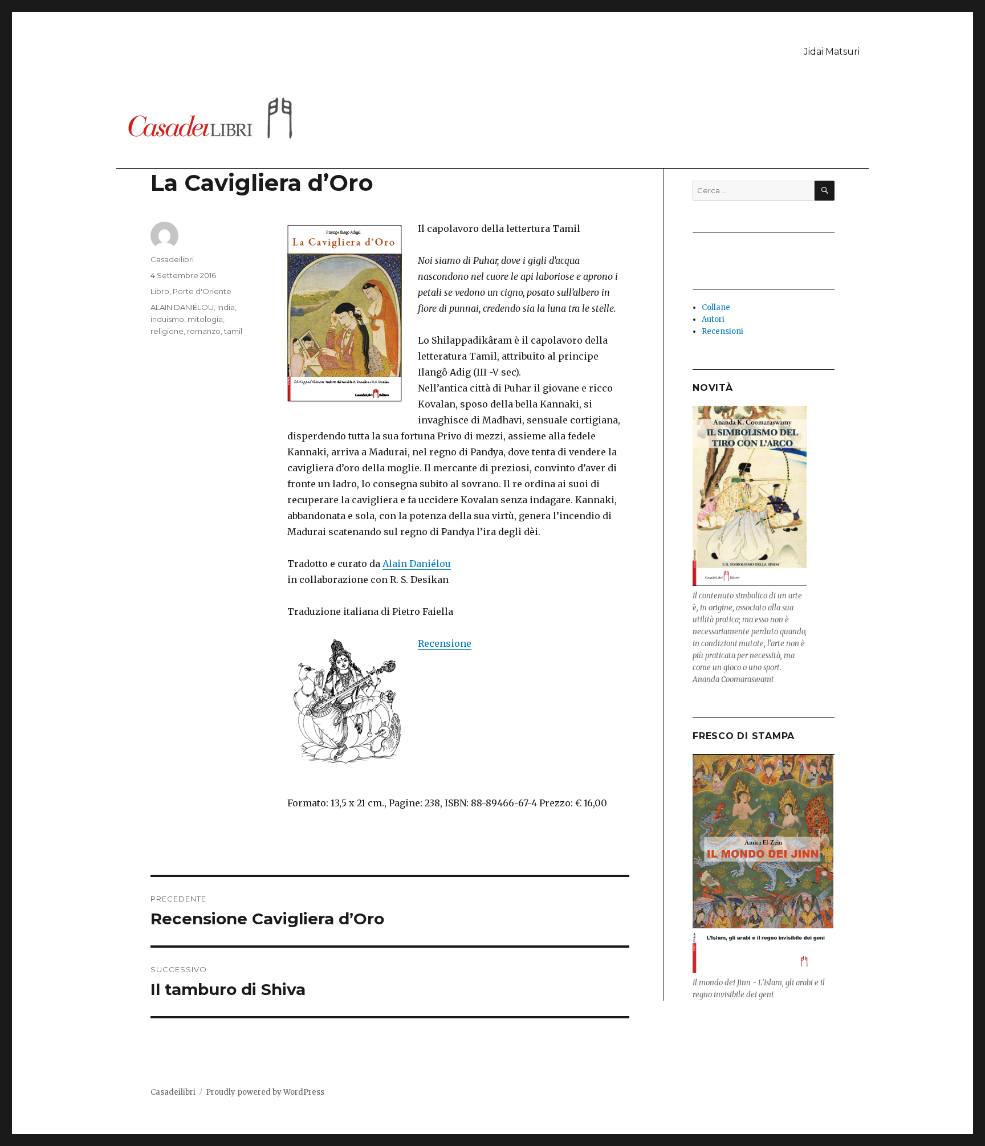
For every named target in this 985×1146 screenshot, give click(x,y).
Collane (716, 307)
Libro (159, 291)
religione (167, 331)
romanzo (204, 331)
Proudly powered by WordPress (265, 1092)
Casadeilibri (172, 259)
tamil (233, 331)
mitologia (205, 319)
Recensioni (722, 331)
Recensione (444, 643)
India (226, 307)
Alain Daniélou (416, 563)
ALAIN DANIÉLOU (182, 307)
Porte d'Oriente (202, 291)
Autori (713, 319)
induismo (167, 319)
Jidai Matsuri (832, 51)
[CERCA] (825, 191)
